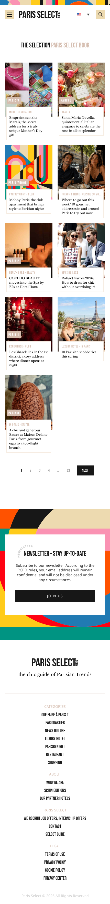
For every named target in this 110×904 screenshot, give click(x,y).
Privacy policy (55, 862)
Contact (55, 826)
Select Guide (55, 834)
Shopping (55, 762)
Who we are (55, 782)
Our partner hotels (55, 798)
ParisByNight (55, 746)
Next (85, 470)
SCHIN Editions (55, 790)
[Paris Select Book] (55, 662)
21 (68, 470)
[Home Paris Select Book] (39, 14)
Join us (55, 595)
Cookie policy (55, 870)
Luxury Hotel (55, 738)
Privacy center (55, 878)
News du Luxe (55, 730)
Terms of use (55, 854)
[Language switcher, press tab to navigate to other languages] (83, 14)
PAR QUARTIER (55, 723)
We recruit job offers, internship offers (55, 818)
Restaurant (55, 754)
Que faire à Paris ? (55, 715)
